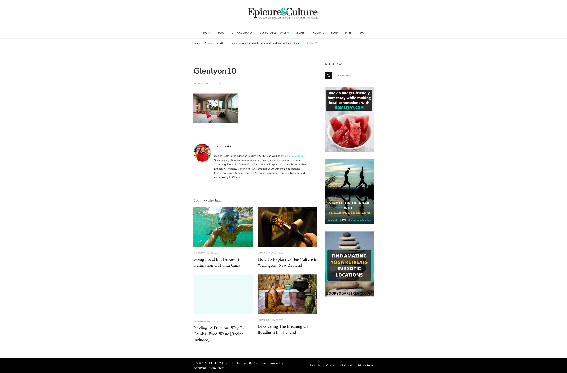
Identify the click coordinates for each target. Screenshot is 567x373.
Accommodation (215, 43)
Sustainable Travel (273, 32)
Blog (221, 32)
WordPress (200, 367)
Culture (318, 32)
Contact (330, 365)
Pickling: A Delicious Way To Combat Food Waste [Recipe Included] (218, 334)
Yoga (363, 32)
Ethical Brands (242, 32)
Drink (349, 32)
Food (334, 32)
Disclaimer (346, 365)
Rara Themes (260, 363)
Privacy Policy (216, 367)
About (205, 32)
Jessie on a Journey (292, 156)
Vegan (300, 32)
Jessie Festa (202, 83)
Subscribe (315, 365)
